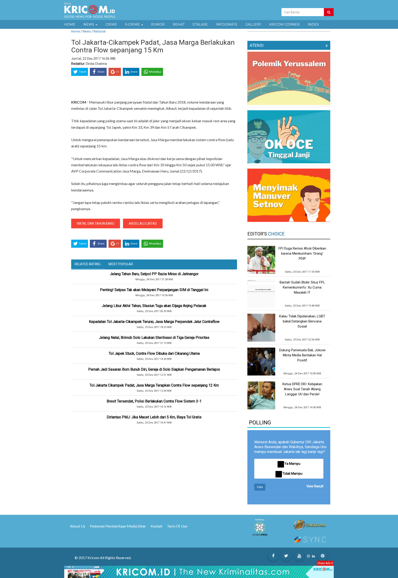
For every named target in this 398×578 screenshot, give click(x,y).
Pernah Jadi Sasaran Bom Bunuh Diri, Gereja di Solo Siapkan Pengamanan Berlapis (154, 369)
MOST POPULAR (120, 264)
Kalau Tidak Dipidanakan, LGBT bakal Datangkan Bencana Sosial (302, 321)
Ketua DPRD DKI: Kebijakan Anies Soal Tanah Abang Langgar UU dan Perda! (302, 389)
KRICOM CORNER (284, 24)
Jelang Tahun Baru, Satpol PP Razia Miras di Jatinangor (154, 274)
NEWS (89, 24)
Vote (260, 487)
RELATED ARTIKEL (88, 264)
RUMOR (158, 24)
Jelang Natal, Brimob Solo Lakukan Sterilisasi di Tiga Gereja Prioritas (154, 337)
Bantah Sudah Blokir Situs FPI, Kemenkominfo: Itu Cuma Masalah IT (302, 287)
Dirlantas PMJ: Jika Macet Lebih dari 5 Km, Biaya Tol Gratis (154, 417)
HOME (69, 24)
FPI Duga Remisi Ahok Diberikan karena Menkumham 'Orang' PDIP (302, 253)
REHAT (178, 24)
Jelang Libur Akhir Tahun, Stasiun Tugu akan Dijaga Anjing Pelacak (154, 306)
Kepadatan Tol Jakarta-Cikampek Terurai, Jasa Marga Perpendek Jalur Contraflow (154, 321)
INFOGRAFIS (226, 24)
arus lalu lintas (143, 223)
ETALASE (200, 24)
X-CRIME (133, 24)
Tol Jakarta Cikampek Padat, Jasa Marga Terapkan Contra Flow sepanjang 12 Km (154, 385)
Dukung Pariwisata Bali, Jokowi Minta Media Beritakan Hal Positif (302, 355)
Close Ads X (325, 563)
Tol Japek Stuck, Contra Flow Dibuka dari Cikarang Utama (154, 353)
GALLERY (253, 24)
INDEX (313, 24)
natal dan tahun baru (95, 223)
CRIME (111, 24)
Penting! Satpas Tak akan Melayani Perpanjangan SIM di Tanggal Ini (154, 290)
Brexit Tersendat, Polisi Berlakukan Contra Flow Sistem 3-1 (154, 401)
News (87, 31)
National (99, 31)
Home (75, 31)
